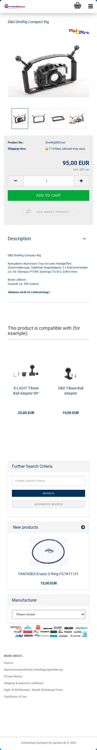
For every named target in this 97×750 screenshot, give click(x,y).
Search (48, 493)
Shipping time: (17, 148)
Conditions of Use (15, 696)
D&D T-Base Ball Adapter (70, 390)
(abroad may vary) (73, 148)
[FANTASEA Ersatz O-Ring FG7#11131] (48, 551)
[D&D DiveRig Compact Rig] (48, 68)
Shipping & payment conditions (24, 683)
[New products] (83, 528)
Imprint (8, 663)
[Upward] (83, 743)
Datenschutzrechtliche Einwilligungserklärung (33, 669)
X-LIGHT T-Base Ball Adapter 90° (26, 390)
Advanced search (48, 504)
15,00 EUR (48, 583)
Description (19, 238)
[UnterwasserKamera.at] (13, 6)
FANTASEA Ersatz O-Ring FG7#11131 (48, 574)
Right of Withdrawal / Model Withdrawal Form (33, 690)
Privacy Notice (13, 676)
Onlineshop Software (34, 743)
